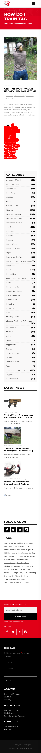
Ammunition (11, 189)
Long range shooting (14, 257)
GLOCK (6, 553)
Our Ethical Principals (12, 694)
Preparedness (11, 300)
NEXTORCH (24, 566)
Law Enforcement (13, 248)
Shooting (8, 145)
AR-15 (31, 543)
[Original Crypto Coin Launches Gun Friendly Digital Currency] (12, 402)
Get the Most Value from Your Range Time (20, 90)
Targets (9, 357)
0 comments (10, 98)
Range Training (10, 142)
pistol (12, 569)
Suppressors (11, 345)
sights (8, 336)
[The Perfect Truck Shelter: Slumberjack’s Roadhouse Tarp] (12, 435)
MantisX (19, 563)
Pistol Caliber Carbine (14, 291)
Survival (9, 349)
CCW (27, 546)
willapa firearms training (10, 156)
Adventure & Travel (13, 180)
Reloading (10, 304)
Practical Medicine (13, 295)
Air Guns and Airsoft (13, 184)
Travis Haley (9, 148)
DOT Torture (9, 127)
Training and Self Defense (16, 370)
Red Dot (22, 569)
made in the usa (9, 563)
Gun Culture (11, 227)
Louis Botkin (14, 139)
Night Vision (11, 274)
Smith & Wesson (10, 579)
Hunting (9, 240)
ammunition (18, 543)
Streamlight (21, 579)
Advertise (7, 729)
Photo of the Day (13, 287)
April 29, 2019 (17, 85)
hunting (7, 559)
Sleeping (9, 340)
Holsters (9, 236)
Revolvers (10, 308)
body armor (13, 546)
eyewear (24, 550)
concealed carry (10, 550)
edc (18, 550)
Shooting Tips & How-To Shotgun (19, 321)
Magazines (10, 266)
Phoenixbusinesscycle (24, 748)
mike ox (26, 563)
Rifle (8, 313)
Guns (19, 553)
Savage (15, 573)
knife (13, 559)
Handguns (10, 231)
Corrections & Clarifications (14, 716)
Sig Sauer (24, 576)
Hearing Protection (11, 556)
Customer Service (11, 726)
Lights (8, 253)
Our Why (7, 700)
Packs (8, 283)
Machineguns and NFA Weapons (18, 261)
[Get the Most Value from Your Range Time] (20, 58)
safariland (7, 573)
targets (16, 145)
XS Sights (26, 582)
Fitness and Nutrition (14, 223)
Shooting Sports (12, 317)
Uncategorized (12, 379)
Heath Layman (24, 556)
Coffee (8, 201)
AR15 (5, 546)
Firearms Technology (14, 219)
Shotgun (9, 332)
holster (32, 556)
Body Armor (11, 193)
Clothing (9, 197)
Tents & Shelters (12, 362)
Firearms (7, 85)
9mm (11, 543)
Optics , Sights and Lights (16, 278)
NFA (31, 566)
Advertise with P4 (11, 710)
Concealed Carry (12, 206)
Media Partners (10, 713)
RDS (16, 569)
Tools (8, 366)
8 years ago (13, 412)
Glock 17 (13, 553)
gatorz (30, 550)
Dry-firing (8, 131)
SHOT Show (11, 328)
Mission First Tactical (11, 566)
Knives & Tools (11, 244)
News (8, 270)
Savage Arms (23, 573)
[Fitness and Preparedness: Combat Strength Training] (12, 469)
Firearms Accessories (14, 214)
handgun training (28, 553)
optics (6, 569)
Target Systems (12, 353)
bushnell (21, 546)
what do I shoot (10, 153)
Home (6, 23)
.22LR (6, 543)
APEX (26, 543)
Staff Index (8, 697)
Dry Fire (14, 128)
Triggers (9, 375)
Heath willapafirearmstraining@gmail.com (20, 96)
